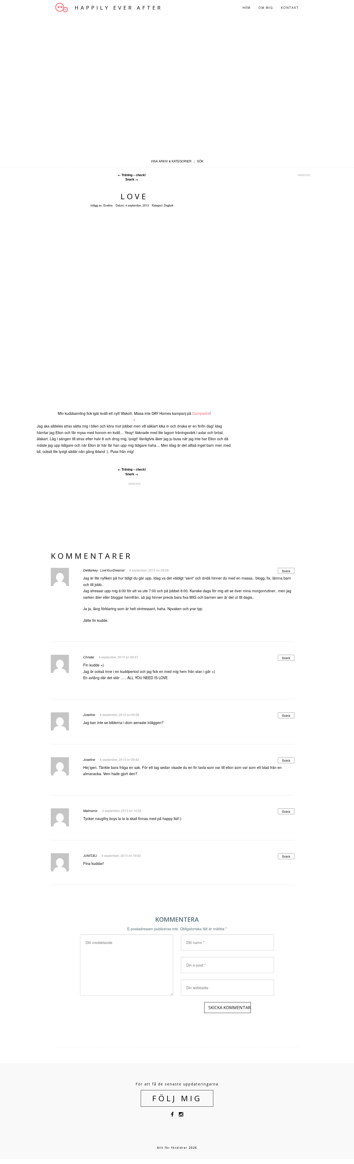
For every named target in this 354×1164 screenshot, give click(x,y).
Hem (247, 7)
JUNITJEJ (90, 855)
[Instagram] (181, 1115)
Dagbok (169, 205)
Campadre (201, 413)
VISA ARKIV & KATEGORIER (171, 161)
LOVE (134, 196)
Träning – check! (132, 175)
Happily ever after (118, 8)
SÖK (200, 161)
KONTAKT (290, 7)
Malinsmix (90, 810)
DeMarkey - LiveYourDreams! (104, 570)
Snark (131, 179)
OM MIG (265, 7)
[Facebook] (172, 1115)
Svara (286, 571)
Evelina (107, 205)
